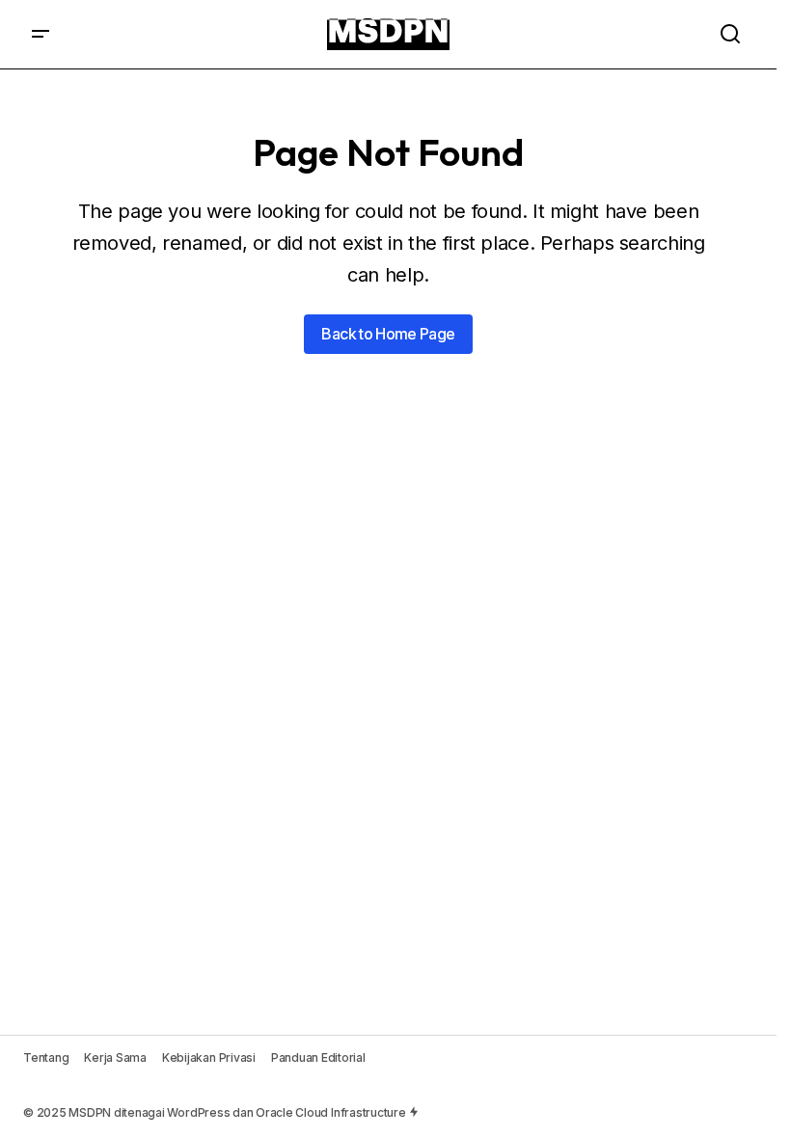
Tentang (45, 1057)
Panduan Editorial (318, 1057)
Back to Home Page (387, 333)
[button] (40, 34)
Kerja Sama (115, 1057)
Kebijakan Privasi (209, 1057)
